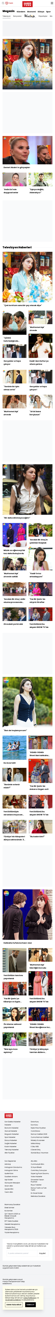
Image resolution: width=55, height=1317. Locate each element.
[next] (51, 64)
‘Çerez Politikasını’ (30, 1298)
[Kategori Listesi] (52, 3)
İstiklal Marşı (35, 1143)
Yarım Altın (9, 1192)
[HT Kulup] (30, 16)
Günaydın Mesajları (12, 1183)
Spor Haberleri (10, 1137)
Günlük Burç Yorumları (39, 1153)
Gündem (21, 11)
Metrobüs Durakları (38, 1196)
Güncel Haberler (11, 1131)
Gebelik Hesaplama (12, 1224)
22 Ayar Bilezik (36, 1167)
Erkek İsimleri (9, 1207)
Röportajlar (43, 16)
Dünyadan (17, 16)
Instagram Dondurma (13, 1167)
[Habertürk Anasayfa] (27, 3)
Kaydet (42, 1253)
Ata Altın (34, 1161)
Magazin (9, 11)
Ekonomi (31, 11)
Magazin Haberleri (12, 1134)
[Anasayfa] (9, 1115)
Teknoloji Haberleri (12, 1150)
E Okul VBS (35, 1146)
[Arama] (3, 3)
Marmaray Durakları (12, 1204)
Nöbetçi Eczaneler (38, 1140)
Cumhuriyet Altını (37, 1164)
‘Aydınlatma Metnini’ (13, 1300)
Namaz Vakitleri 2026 (39, 1134)
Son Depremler (10, 1161)
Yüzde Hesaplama (12, 1232)
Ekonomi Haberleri (11, 1128)
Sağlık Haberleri (11, 1143)
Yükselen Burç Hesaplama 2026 (11, 1228)
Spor (48, 11)
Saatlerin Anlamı (11, 1176)
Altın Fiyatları (9, 1153)
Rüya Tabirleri (36, 1185)
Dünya (41, 11)
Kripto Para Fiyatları (38, 1128)
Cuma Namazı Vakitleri (40, 1137)
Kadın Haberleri (10, 1146)
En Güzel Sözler (36, 1193)
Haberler (8, 1125)
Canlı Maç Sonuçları (39, 1170)
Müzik (52, 16)
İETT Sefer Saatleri (11, 1221)
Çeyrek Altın (9, 1189)
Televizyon (7, 16)
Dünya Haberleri (11, 1140)
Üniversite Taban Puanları (37, 1181)
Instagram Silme (11, 1170)
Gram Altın (9, 1186)
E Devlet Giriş (35, 1150)
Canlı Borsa (35, 1131)
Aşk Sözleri (9, 1180)
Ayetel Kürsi (9, 1173)
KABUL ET (30, 1305)
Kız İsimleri (9, 1211)
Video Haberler (36, 1176)
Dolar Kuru (35, 1122)
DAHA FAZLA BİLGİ (14, 1305)
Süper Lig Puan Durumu (40, 1173)
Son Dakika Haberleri (12, 1122)
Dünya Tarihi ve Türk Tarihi (38, 1189)
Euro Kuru (34, 1125)
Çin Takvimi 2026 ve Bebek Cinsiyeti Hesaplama (12, 1216)
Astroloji (8, 1164)
